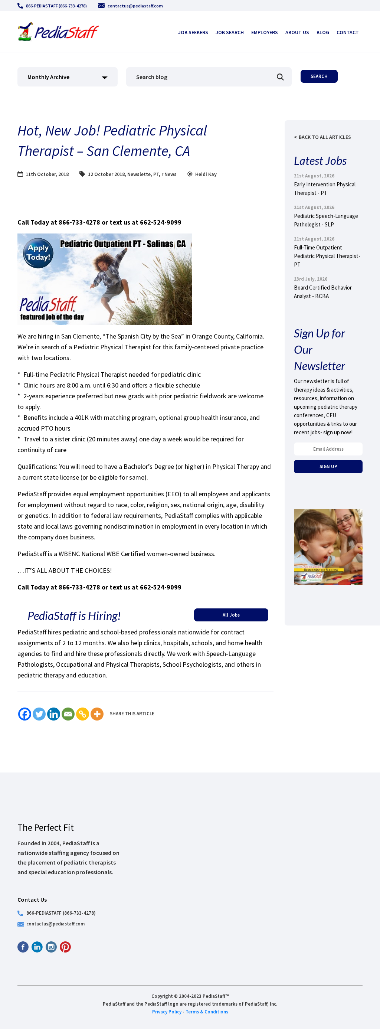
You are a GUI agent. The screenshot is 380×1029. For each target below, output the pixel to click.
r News (169, 174)
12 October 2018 (106, 174)
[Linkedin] (53, 714)
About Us (297, 32)
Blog (323, 32)
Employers (264, 32)
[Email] (68, 714)
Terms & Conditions (207, 1012)
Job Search (230, 32)
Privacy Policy (166, 1012)
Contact (348, 32)
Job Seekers (193, 32)
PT (156, 174)
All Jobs (231, 615)
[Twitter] (39, 714)
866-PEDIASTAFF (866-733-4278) (56, 6)
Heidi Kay (206, 174)
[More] (97, 714)
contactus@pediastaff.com (135, 6)
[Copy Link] (82, 714)
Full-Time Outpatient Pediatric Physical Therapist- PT (327, 256)
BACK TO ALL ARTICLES (325, 137)
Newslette (139, 174)
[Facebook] (24, 714)
